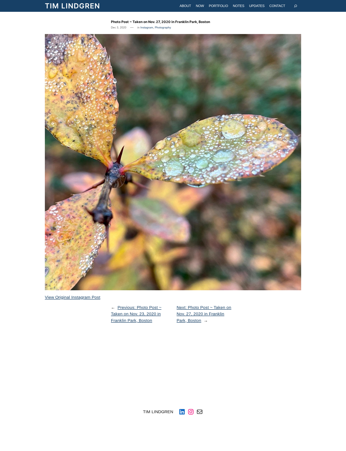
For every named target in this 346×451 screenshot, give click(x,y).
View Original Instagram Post (72, 297)
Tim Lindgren (72, 6)
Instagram (146, 27)
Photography (163, 27)
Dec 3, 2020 (118, 27)
